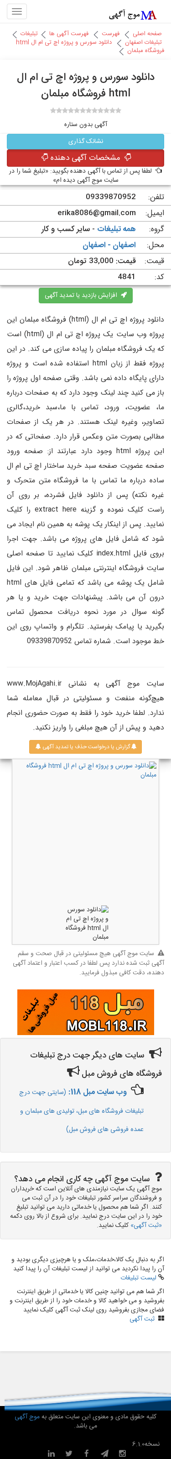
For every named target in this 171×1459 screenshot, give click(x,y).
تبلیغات (29, 34)
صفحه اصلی (147, 34)
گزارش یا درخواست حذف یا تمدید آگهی (85, 746)
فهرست (110, 34)
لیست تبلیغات (138, 1278)
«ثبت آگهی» (146, 1225)
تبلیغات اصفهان (143, 42)
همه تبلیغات (116, 229)
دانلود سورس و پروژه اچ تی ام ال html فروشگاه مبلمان (90, 46)
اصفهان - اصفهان (109, 245)
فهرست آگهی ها (68, 34)
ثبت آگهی (142, 1319)
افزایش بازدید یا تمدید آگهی (83, 295)
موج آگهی (27, 1416)
